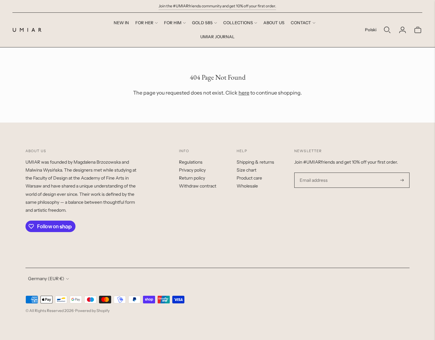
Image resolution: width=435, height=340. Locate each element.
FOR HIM (173, 22)
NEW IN (121, 22)
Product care (249, 178)
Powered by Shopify (92, 310)
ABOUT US (273, 22)
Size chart (246, 170)
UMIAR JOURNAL (217, 36)
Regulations (191, 162)
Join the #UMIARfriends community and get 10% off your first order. (217, 6)
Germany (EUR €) (46, 278)
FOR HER (144, 22)
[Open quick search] (387, 30)
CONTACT (301, 22)
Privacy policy (192, 170)
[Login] (402, 30)
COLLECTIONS (238, 22)
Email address (313, 172)
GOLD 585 (202, 22)
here (244, 92)
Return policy (192, 178)
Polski (370, 29)
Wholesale (247, 186)
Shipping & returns (255, 162)
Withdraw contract (197, 186)
